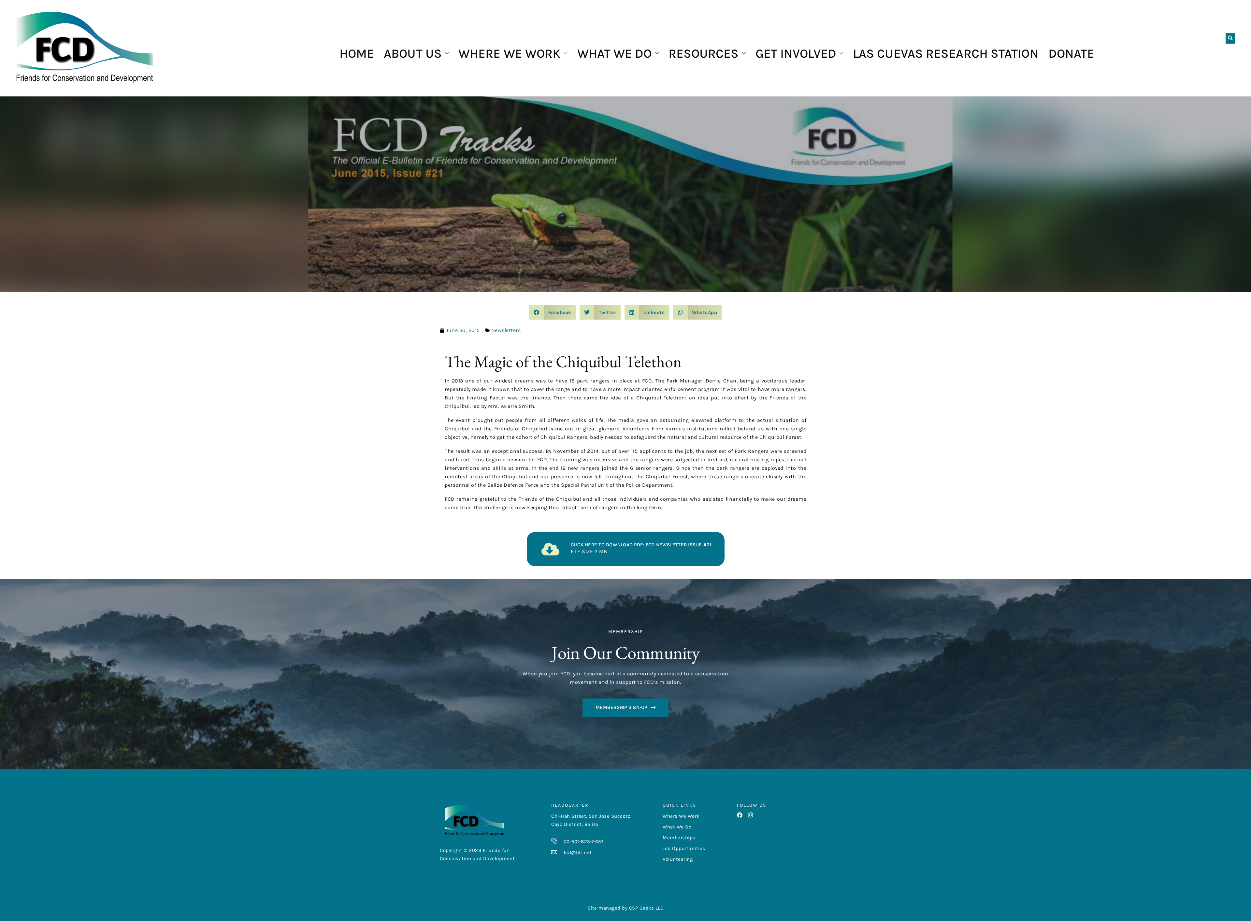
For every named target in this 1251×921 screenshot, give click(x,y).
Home (356, 53)
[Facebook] (739, 815)
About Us (413, 53)
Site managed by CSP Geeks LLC (626, 908)
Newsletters (506, 330)
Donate (1071, 53)
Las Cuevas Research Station (946, 53)
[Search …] (1230, 38)
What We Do (614, 53)
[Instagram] (750, 815)
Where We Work (509, 53)
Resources (704, 53)
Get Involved (795, 53)
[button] (552, 312)
